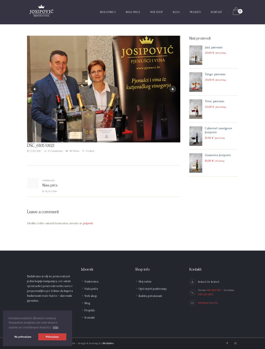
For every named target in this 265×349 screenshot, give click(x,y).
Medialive (108, 343)
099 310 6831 (205, 294)
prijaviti (88, 223)
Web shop (90, 296)
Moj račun (144, 281)
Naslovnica (91, 281)
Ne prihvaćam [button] (22, 336)
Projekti (89, 310)
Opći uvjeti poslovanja (152, 288)
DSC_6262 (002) (35, 89)
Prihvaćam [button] (52, 336)
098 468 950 (213, 290)
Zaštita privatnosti (150, 296)
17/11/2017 (35, 151)
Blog (87, 303)
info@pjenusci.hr (208, 302)
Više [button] (55, 327)
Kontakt (89, 317)
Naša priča (91, 288)
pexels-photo (174, 89)
